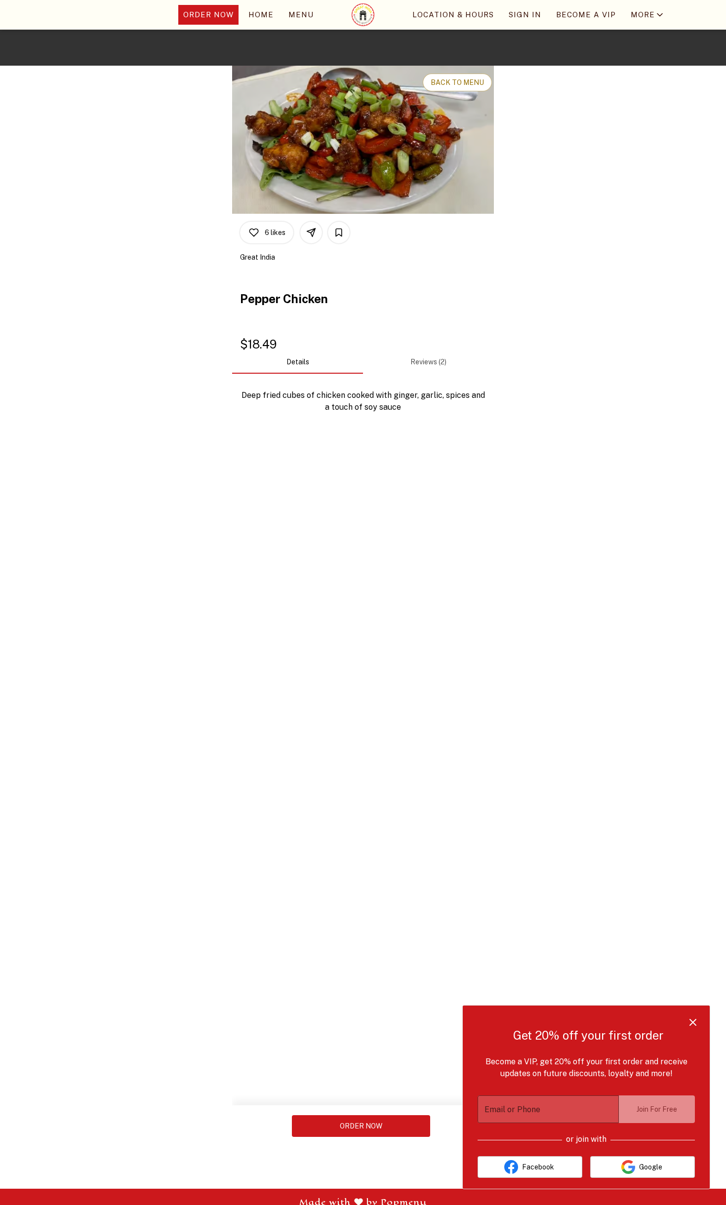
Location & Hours (453, 14)
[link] (361, 1126)
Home (261, 14)
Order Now (208, 14)
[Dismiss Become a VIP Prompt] (693, 1022)
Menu (301, 14)
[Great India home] (363, 14)
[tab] (297, 362)
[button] (648, 15)
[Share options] (311, 232)
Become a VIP (586, 14)
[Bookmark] (339, 232)
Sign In (525, 14)
